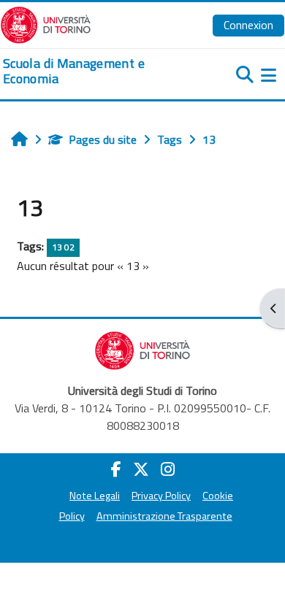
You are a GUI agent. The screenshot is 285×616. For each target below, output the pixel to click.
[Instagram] (167, 469)
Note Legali (94, 496)
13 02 (63, 247)
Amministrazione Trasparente (164, 516)
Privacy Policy (161, 496)
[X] (141, 469)
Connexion (248, 25)
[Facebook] (116, 469)
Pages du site (103, 139)
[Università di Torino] (45, 23)
